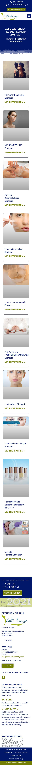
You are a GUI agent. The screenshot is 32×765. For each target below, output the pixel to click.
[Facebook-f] (3, 677)
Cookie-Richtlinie (16, 755)
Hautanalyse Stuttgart (15, 404)
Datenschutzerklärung (16, 759)
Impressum (8, 752)
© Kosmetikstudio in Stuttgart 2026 (16, 762)
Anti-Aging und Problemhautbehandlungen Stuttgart (17, 355)
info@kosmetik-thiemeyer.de (13, 657)
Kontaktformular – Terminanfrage (16, 749)
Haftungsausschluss (21, 752)
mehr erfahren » (15, 102)
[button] (29, 16)
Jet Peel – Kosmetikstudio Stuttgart (12, 198)
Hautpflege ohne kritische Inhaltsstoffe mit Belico (14, 505)
